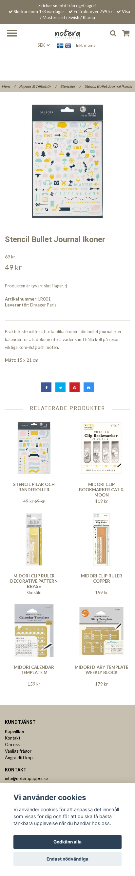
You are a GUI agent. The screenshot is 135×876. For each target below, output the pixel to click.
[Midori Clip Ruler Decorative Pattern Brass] (34, 539)
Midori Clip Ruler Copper (101, 578)
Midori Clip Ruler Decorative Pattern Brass (34, 581)
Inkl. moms (85, 45)
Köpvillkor (15, 731)
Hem (8, 86)
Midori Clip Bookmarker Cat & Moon (101, 490)
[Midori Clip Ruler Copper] (101, 539)
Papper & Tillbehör (37, 86)
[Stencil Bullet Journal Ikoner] (67, 161)
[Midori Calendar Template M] (34, 631)
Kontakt (12, 738)
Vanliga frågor (18, 751)
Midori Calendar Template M (34, 670)
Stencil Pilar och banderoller (34, 487)
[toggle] (15, 34)
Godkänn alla (67, 841)
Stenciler (70, 86)
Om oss (12, 744)
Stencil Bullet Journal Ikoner (109, 86)
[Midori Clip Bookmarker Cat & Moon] (101, 448)
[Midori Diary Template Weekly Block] (101, 631)
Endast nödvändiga (67, 859)
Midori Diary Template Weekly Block (101, 670)
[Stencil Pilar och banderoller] (34, 448)
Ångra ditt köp (19, 757)
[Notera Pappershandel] (67, 33)
